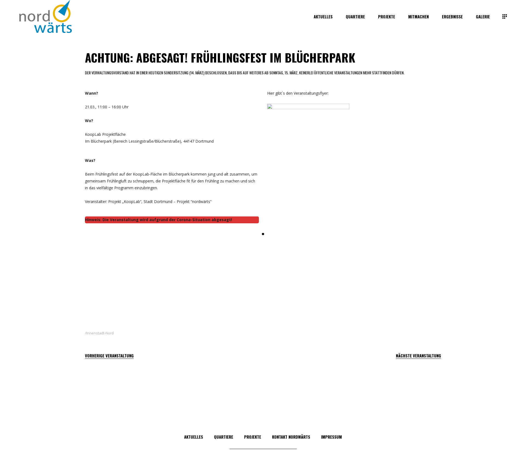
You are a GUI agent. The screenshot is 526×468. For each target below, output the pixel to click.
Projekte (252, 437)
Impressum (331, 437)
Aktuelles (193, 437)
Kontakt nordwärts (291, 437)
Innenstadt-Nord (100, 333)
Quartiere (223, 437)
